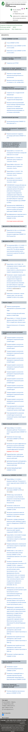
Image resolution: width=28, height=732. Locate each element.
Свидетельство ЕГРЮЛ (12, 63)
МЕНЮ (4, 22)
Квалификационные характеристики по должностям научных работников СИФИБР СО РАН (17, 216)
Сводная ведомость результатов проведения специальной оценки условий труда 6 (15, 374)
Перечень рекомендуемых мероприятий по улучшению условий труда (16, 308)
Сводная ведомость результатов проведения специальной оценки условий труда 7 (15, 380)
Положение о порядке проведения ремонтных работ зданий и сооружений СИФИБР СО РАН (15, 530)
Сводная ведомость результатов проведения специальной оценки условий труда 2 (15, 346)
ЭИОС (14, 27)
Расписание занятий (5, 27)
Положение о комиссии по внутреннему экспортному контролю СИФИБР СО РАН (16, 507)
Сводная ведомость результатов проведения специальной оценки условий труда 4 (15, 360)
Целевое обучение (5, 29)
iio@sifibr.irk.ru (22, 723)
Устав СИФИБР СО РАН (13, 43)
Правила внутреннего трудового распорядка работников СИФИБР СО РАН (16, 135)
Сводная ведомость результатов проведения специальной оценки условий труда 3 (15, 353)
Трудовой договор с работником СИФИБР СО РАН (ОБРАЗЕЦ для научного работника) (15, 456)
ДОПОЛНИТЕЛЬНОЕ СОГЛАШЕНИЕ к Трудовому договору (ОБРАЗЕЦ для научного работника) (16, 463)
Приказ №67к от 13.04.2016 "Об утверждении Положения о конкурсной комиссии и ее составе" (16, 152)
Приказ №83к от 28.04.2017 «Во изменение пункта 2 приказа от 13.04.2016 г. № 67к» (15, 166)
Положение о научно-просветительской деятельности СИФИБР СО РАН (15, 668)
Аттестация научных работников (15, 221)
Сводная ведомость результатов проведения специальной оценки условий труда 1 (15, 339)
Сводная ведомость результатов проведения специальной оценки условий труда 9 (15, 394)
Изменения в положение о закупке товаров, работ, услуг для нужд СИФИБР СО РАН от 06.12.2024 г (15, 295)
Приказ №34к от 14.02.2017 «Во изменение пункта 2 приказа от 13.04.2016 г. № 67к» (15, 173)
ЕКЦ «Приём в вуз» (17, 29)
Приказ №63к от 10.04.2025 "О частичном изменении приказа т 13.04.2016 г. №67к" (15, 180)
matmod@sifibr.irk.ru (8, 709)
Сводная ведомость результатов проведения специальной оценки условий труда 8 (15, 387)
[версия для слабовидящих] (27, 9)
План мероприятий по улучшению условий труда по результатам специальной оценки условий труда (16, 408)
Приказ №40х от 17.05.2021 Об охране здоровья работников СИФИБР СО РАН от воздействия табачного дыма (16, 320)
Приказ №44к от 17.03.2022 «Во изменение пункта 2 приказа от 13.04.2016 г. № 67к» (15, 159)
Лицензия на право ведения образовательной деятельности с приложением (15, 75)
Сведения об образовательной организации (11, 25)
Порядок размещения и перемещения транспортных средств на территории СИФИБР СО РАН (16, 546)
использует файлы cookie (6, 727)
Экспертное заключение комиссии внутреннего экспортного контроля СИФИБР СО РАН (15, 514)
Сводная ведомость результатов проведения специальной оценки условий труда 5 (15, 367)
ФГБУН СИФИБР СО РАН (19, 720)
